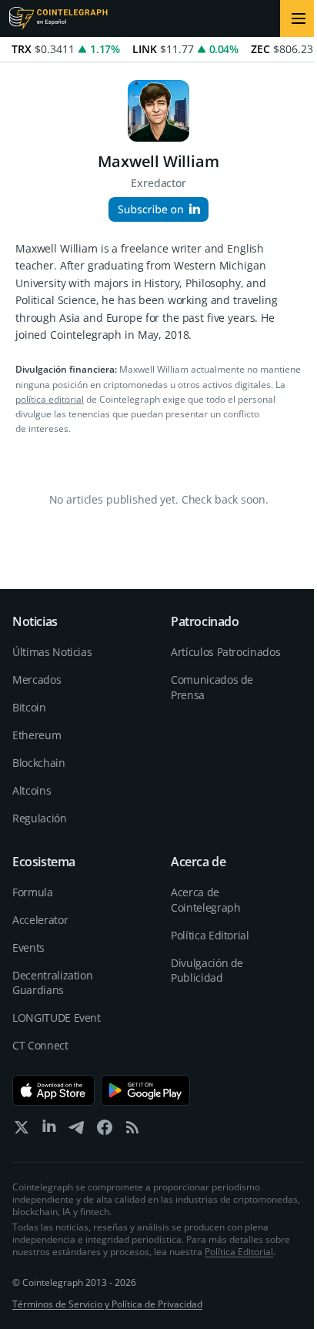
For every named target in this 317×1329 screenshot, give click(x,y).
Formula (32, 892)
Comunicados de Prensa (212, 687)
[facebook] (104, 1130)
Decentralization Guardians (52, 983)
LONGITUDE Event (56, 1017)
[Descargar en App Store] (53, 1090)
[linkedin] (49, 1130)
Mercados (36, 679)
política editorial (49, 399)
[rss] (132, 1130)
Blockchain (38, 762)
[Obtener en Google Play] (146, 1090)
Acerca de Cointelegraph (205, 900)
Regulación (39, 818)
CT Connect (40, 1045)
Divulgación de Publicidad (207, 971)
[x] (21, 1130)
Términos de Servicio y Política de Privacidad (107, 1304)
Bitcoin (29, 707)
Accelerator (40, 919)
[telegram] (77, 1130)
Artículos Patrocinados (225, 651)
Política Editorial (210, 935)
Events (28, 947)
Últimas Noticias (52, 651)
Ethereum (36, 735)
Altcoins (31, 790)
